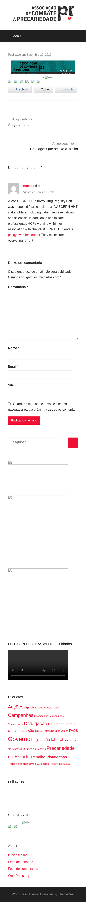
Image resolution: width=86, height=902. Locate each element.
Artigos (39, 707)
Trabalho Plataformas (48, 757)
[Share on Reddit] (22, 82)
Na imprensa (15, 749)
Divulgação (35, 723)
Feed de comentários (23, 868)
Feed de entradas (20, 862)
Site (11, 385)
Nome (13, 348)
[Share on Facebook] (10, 82)
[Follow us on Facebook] (10, 827)
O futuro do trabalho (34, 748)
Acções (15, 706)
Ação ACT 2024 (51, 707)
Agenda (29, 707)
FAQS (73, 731)
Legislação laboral (47, 739)
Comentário (18, 287)
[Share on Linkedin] (27, 82)
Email (13, 366)
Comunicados (15, 724)
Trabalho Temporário (60, 764)
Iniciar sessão (18, 855)
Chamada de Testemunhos (49, 716)
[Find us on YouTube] (16, 827)
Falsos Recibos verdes (55, 731)
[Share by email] (39, 82)
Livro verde (70, 740)
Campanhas (20, 715)
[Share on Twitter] (16, 82)
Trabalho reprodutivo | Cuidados (28, 763)
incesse (28, 186)
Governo (19, 739)
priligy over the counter (24, 235)
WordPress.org (18, 875)
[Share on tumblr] (33, 82)
